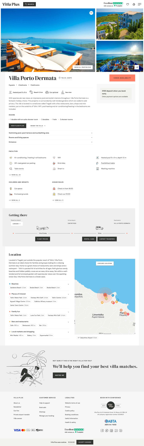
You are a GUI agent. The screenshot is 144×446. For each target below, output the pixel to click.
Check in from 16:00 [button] (65, 188)
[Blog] (120, 430)
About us (17, 403)
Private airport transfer (22, 415)
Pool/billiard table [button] (108, 163)
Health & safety (70, 422)
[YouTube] (116, 430)
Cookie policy (69, 411)
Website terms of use (72, 403)
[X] (106, 430)
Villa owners (18, 418)
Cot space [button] (18, 188)
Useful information (71, 418)
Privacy (67, 407)
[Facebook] (102, 430)
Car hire (16, 411)
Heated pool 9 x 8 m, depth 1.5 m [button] (113, 158)
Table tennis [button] (19, 169)
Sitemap (42, 412)
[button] (91, 13)
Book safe (42, 407)
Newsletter (17, 407)
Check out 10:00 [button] (64, 194)
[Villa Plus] (11, 4)
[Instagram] (111, 430)
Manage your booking (46, 416)
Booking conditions (71, 415)
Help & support (44, 403)
